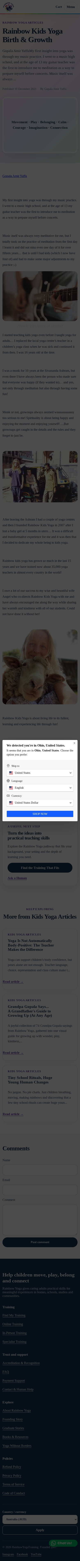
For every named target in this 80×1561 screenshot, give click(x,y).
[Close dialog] (74, 743)
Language (17, 780)
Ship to (15, 765)
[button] (40, 773)
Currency (16, 795)
